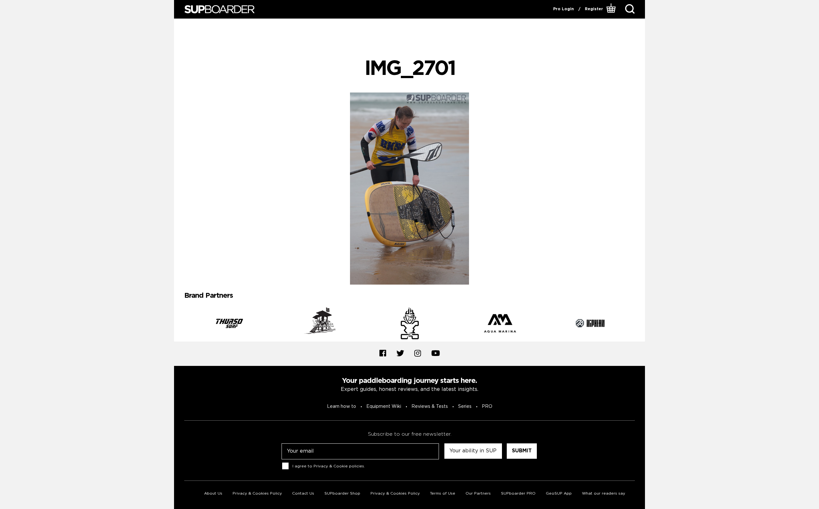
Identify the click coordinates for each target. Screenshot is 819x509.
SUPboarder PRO (518, 493)
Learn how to (341, 406)
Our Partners (478, 493)
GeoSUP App (559, 493)
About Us (213, 493)
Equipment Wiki (383, 406)
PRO (487, 406)
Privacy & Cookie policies (339, 466)
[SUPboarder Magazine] (219, 9)
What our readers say (603, 493)
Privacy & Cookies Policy (257, 493)
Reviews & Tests (429, 406)
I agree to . (328, 466)
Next (639, 324)
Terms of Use (442, 493)
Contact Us (303, 493)
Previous (179, 324)
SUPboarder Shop (342, 493)
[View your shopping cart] (611, 9)
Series (465, 406)
